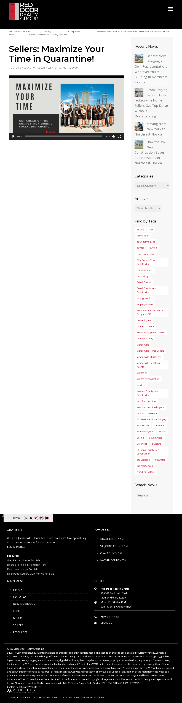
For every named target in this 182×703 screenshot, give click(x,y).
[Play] (13, 136)
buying (153, 247)
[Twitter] (26, 518)
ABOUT (17, 611)
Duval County (144, 282)
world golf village (146, 471)
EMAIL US (106, 622)
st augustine (143, 459)
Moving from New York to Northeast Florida (150, 129)
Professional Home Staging (151, 419)
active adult (143, 235)
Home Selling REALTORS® (150, 332)
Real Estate (143, 425)
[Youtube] (47, 518)
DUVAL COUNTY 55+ (112, 539)
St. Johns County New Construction (148, 451)
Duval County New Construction (146, 290)
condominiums (144, 270)
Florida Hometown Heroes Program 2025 (151, 312)
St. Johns (156, 443)
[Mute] (113, 136)
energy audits (144, 298)
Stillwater (160, 459)
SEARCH (17, 589)
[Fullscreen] (119, 136)
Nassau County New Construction (148, 392)
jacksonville (143, 344)
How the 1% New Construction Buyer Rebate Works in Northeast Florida (150, 152)
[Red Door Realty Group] (23, 11)
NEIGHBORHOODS (24, 603)
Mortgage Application (148, 378)
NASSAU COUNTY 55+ (113, 560)
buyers (140, 247)
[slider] (63, 136)
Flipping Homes (145, 304)
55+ (151, 229)
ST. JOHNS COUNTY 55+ (114, 546)
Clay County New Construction (146, 261)
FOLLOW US (14, 517)
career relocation (146, 254)
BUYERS (17, 618)
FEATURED (19, 596)
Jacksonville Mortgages (149, 356)
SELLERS (18, 625)
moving (140, 385)
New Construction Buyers (150, 407)
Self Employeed (145, 431)
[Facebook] (31, 518)
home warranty (145, 338)
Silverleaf (142, 443)
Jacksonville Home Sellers (150, 350)
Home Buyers (144, 320)
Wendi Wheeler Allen (39, 67)
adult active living (146, 241)
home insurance (145, 326)
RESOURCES (20, 632)
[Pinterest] (41, 518)
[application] (66, 107)
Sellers (162, 431)
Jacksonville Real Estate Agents (149, 364)
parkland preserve (147, 413)
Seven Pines (155, 437)
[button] (66, 108)
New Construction (146, 401)
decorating (142, 276)
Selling (140, 437)
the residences (145, 465)
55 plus (140, 229)
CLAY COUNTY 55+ (111, 553)
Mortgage (142, 372)
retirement (159, 425)
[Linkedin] (36, 518)
